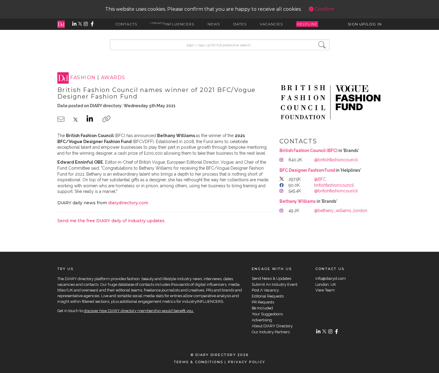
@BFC (320, 179)
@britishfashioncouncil (336, 159)
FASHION (83, 78)
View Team (325, 290)
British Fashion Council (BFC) (308, 150)
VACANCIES (271, 24)
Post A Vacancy (265, 290)
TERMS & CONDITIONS (198, 362)
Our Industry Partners (271, 332)
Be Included (262, 308)
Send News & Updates (271, 278)
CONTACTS (126, 24)
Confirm (324, 9)
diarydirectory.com (128, 202)
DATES (240, 24)
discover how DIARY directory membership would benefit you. (139, 310)
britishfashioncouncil (334, 185)
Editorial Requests (268, 296)
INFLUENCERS (172, 24)
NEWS (214, 24)
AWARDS (113, 78)
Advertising (262, 320)
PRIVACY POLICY (246, 362)
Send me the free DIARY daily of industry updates (111, 220)
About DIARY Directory (272, 326)
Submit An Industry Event (274, 284)
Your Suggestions (267, 314)
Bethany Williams (298, 201)
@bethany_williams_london (340, 210)
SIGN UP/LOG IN (365, 24)
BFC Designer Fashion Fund (307, 170)
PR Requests (263, 302)
